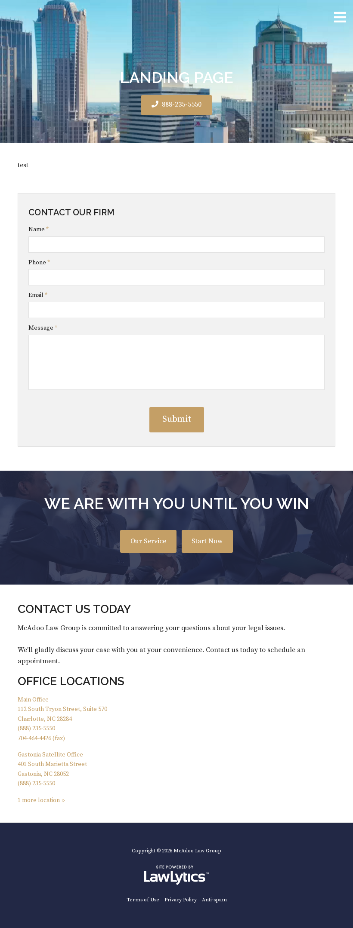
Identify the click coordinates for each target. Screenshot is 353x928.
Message (42, 328)
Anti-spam (214, 900)
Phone (39, 262)
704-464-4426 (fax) (41, 738)
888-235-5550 (181, 104)
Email (37, 295)
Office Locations (71, 681)
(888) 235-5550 (36, 728)
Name (38, 229)
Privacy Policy (180, 900)
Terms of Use (143, 900)
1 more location (39, 800)
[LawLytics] (176, 875)
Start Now (207, 541)
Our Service (148, 541)
